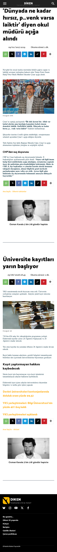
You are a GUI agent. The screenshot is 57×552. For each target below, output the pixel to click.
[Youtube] (16, 508)
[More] (50, 54)
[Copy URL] (37, 54)
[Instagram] (10, 508)
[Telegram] (24, 54)
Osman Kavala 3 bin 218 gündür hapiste (29, 224)
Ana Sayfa (7, 192)
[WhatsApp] (5, 54)
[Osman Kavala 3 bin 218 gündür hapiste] (28, 210)
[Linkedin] (31, 54)
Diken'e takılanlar (19, 192)
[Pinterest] (43, 54)
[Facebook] (18, 54)
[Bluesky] (4, 508)
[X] (12, 54)
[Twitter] (22, 508)
